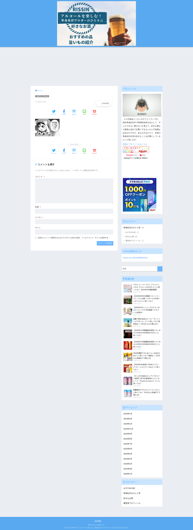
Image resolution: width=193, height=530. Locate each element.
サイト (38, 228)
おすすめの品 (132, 232)
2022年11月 (128, 429)
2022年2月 (127, 464)
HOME (97, 521)
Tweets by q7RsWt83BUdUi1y (135, 258)
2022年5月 (127, 454)
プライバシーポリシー (96, 525)
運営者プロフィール (134, 241)
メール (39, 217)
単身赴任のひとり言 (133, 228)
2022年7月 (127, 444)
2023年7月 (127, 414)
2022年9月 (127, 434)
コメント (40, 177)
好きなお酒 (131, 236)
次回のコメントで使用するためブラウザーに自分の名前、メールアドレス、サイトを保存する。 (74, 238)
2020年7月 (127, 474)
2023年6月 (127, 419)
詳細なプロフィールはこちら (135, 144)
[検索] (159, 268)
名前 (38, 207)
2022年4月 (127, 459)
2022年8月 (127, 439)
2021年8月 (127, 469)
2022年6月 (127, 449)
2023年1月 (127, 424)
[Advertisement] (96, 66)
